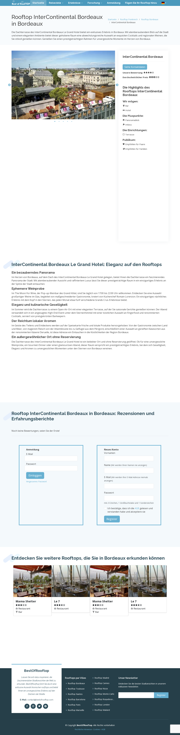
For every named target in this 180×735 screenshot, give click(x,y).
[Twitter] (39, 706)
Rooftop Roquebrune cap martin (104, 699)
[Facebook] (27, 706)
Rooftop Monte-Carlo (104, 694)
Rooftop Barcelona (76, 699)
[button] (163, 3)
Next (117, 85)
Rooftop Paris (74, 705)
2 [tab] (59, 121)
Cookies (96, 729)
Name (125, 465)
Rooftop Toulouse (76, 689)
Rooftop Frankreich (129, 19)
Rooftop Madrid (101, 678)
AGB (137, 508)
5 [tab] (71, 121)
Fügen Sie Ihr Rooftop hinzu (141, 3)
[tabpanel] (63, 85)
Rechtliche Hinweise (83, 729)
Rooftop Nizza (101, 689)
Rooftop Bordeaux (149, 19)
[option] (90, 590)
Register (111, 519)
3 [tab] (63, 121)
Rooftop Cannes (101, 683)
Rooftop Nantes (75, 694)
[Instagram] (33, 706)
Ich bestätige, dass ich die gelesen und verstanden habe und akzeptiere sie (130, 510)
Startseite (38, 3)
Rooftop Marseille (76, 710)
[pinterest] (45, 706)
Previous (9, 85)
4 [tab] (67, 121)
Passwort (31, 463)
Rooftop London (102, 705)
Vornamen (109, 452)
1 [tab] (54, 121)
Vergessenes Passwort (36, 481)
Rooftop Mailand (102, 710)
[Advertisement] (63, 143)
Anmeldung (113, 3)
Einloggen (35, 475)
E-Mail (29, 454)
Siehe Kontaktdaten (134, 67)
